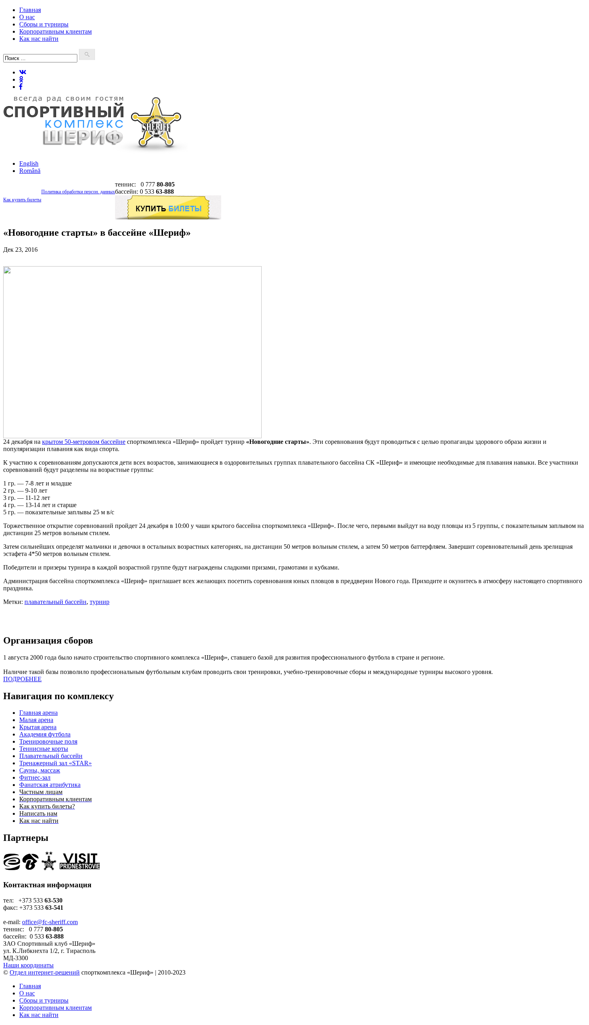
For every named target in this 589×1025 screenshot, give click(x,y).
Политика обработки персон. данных (78, 192)
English (28, 163)
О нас (27, 17)
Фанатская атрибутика (50, 784)
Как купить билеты (22, 200)
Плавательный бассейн (51, 755)
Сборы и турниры (44, 24)
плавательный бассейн (55, 601)
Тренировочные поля (48, 741)
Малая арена (36, 719)
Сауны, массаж (39, 770)
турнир (99, 601)
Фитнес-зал (34, 777)
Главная (30, 9)
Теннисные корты (43, 748)
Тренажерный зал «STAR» (55, 763)
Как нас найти (38, 38)
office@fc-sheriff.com (50, 922)
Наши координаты (28, 965)
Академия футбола (45, 734)
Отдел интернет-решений (45, 972)
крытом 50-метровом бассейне (83, 441)
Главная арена (38, 712)
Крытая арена (37, 727)
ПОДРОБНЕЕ (22, 679)
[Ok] (21, 79)
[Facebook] (20, 86)
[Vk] (22, 72)
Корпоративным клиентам (55, 31)
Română (29, 170)
